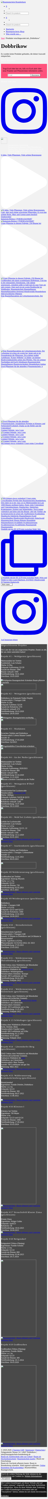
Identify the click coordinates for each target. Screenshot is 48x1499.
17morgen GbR (19, 793)
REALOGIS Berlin (29, 1000)
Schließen (5, 1496)
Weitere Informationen (33, 1476)
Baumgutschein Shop (15, 31)
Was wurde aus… (13, 34)
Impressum (29, 1450)
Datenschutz (40, 1450)
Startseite (10, 29)
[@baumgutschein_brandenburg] (24, 114)
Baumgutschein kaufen (26, 1459)
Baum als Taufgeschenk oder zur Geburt (16, 1457)
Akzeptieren (6, 1479)
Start (3, 38)
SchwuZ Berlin (27, 969)
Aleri (23, 1058)
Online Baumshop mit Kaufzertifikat (23, 1466)
